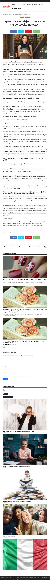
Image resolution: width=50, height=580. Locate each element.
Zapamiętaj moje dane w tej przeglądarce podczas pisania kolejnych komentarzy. (20, 376)
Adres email (5, 369)
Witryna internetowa (7, 373)
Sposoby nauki (27, 17)
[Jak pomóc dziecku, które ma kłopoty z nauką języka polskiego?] (25, 449)
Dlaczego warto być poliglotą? (9, 536)
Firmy (19, 8)
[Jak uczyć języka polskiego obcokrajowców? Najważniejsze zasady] (25, 484)
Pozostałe (14, 8)
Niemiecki (28, 4)
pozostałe (21, 17)
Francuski (34, 4)
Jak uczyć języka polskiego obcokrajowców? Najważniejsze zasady (17, 501)
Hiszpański (40, 4)
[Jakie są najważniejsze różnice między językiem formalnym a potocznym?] (25, 414)
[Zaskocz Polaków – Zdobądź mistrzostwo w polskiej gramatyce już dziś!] (25, 266)
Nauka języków (30, 579)
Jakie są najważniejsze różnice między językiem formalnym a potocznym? (18, 431)
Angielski (23, 4)
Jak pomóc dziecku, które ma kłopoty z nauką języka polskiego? (16, 466)
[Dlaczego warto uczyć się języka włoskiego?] (25, 554)
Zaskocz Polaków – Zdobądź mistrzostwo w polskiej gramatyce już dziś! (24, 279)
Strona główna (15, 4)
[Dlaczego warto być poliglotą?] (25, 519)
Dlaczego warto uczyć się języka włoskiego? (12, 571)
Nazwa (4, 366)
